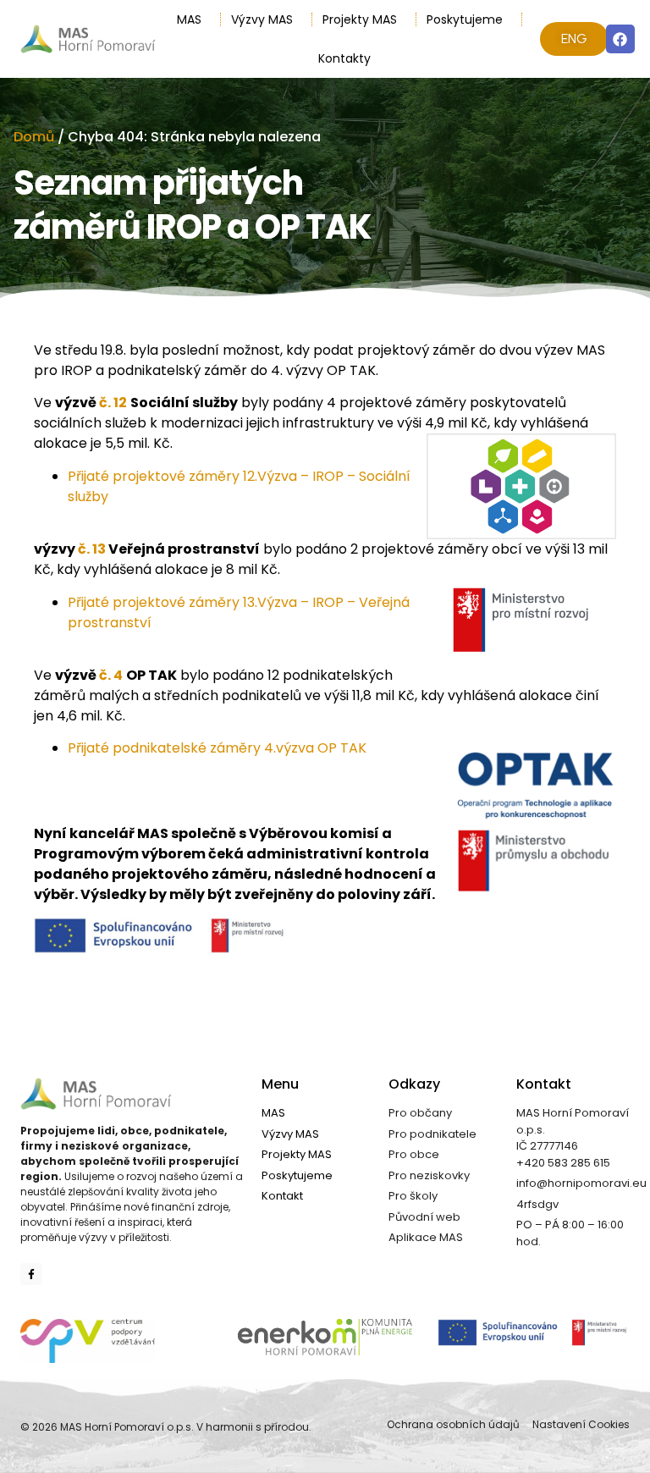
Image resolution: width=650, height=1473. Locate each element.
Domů (34, 136)
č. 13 (92, 549)
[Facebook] (620, 39)
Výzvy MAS (262, 19)
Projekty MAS (359, 19)
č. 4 (111, 675)
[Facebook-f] (31, 1274)
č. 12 (113, 402)
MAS (189, 19)
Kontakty (344, 58)
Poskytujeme (465, 19)
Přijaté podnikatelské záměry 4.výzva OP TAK (217, 748)
